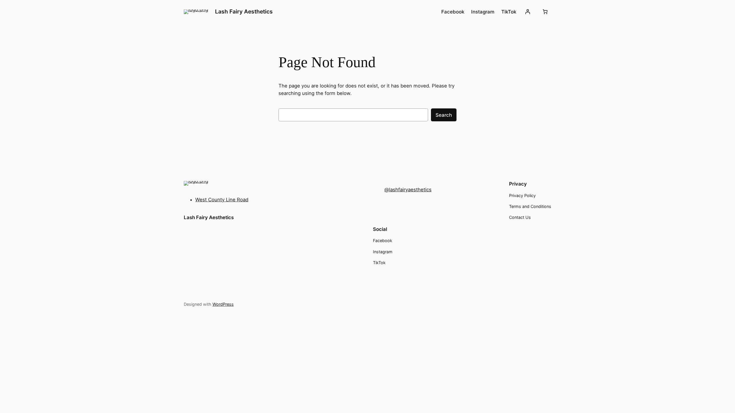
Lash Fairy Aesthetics (244, 11)
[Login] (528, 12)
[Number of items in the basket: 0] (545, 12)
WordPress (223, 304)
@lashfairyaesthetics (408, 189)
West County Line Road (221, 199)
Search (444, 115)
